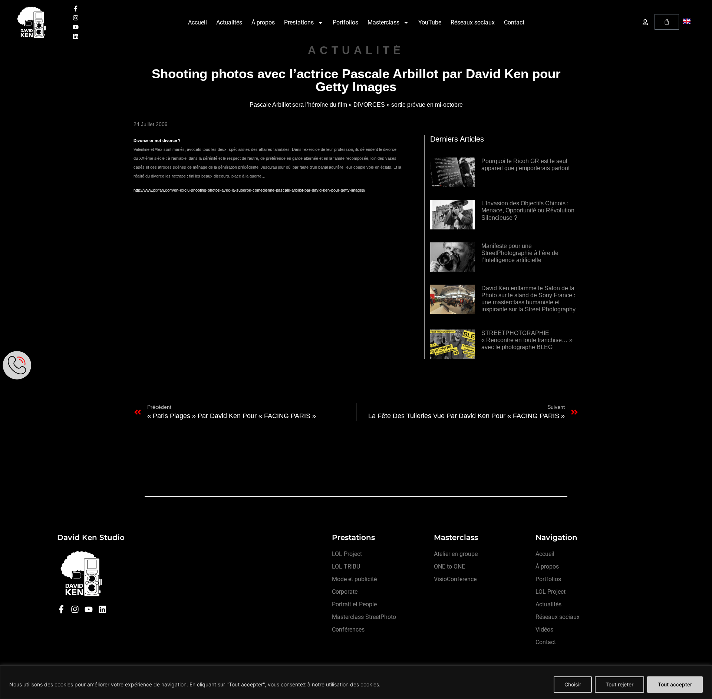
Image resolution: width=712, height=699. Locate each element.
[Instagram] (76, 18)
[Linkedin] (76, 36)
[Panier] (667, 22)
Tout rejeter (619, 684)
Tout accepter (675, 684)
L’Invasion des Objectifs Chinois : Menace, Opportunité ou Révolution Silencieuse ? (527, 210)
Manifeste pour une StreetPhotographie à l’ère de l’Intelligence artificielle (519, 253)
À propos (263, 22)
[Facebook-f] (76, 8)
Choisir (572, 684)
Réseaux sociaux (473, 22)
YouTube (429, 22)
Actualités (229, 22)
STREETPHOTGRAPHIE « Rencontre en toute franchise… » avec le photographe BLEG (527, 340)
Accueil (197, 22)
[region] (356, 682)
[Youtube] (76, 27)
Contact (514, 22)
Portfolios (345, 22)
